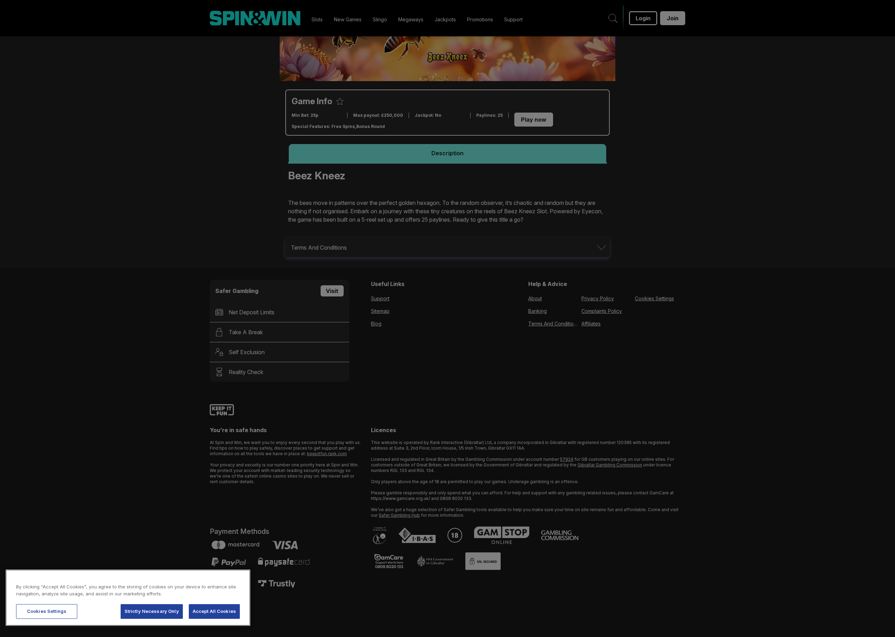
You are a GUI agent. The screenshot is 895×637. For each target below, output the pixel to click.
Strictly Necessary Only (151, 611)
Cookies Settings (46, 611)
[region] (128, 598)
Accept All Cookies (214, 611)
